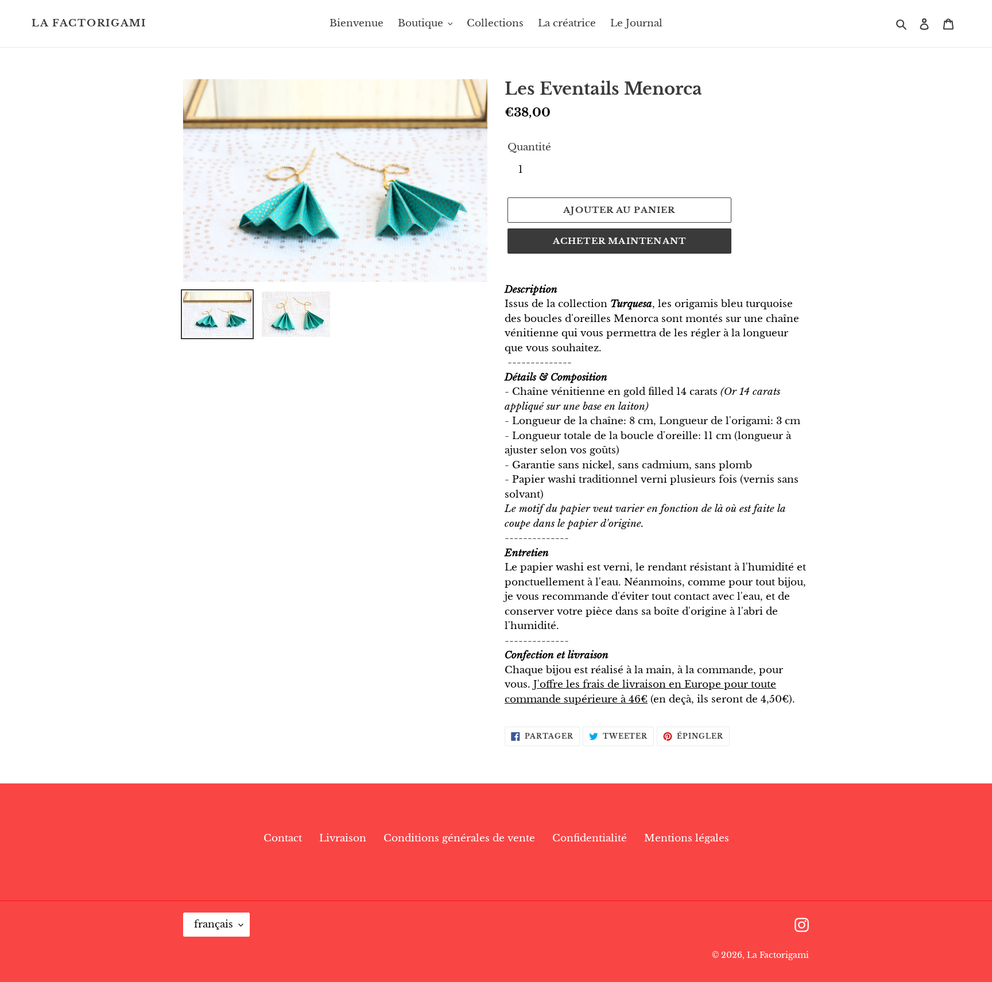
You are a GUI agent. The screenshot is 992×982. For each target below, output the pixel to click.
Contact (283, 838)
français (213, 924)
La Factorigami (89, 23)
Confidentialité (589, 838)
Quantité (529, 147)
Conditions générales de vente (459, 838)
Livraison (342, 838)
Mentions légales (686, 838)
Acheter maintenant (620, 240)
